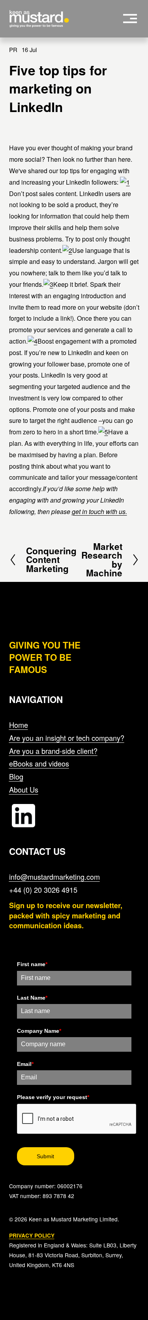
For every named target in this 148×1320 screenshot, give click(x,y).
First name (32, 964)
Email (25, 1064)
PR (13, 49)
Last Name (32, 998)
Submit (45, 1156)
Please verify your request (53, 1097)
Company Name (39, 1031)
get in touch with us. (99, 511)
